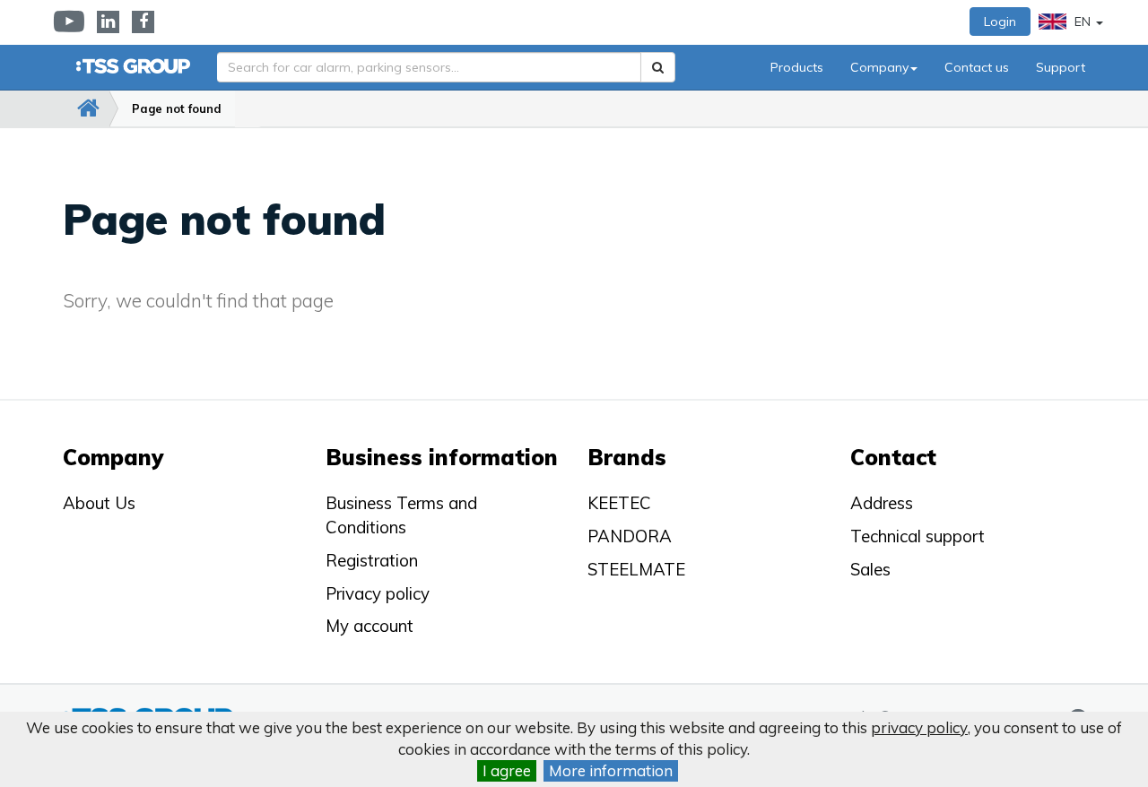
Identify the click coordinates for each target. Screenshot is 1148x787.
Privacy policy (378, 593)
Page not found (177, 108)
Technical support (917, 536)
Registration (372, 560)
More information (611, 770)
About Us (99, 503)
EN (1082, 21)
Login (1000, 21)
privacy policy (919, 727)
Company (879, 67)
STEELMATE (636, 569)
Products (796, 67)
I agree (507, 770)
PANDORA (629, 536)
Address (881, 503)
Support (1060, 67)
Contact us (976, 67)
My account (369, 625)
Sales (870, 569)
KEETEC (619, 503)
